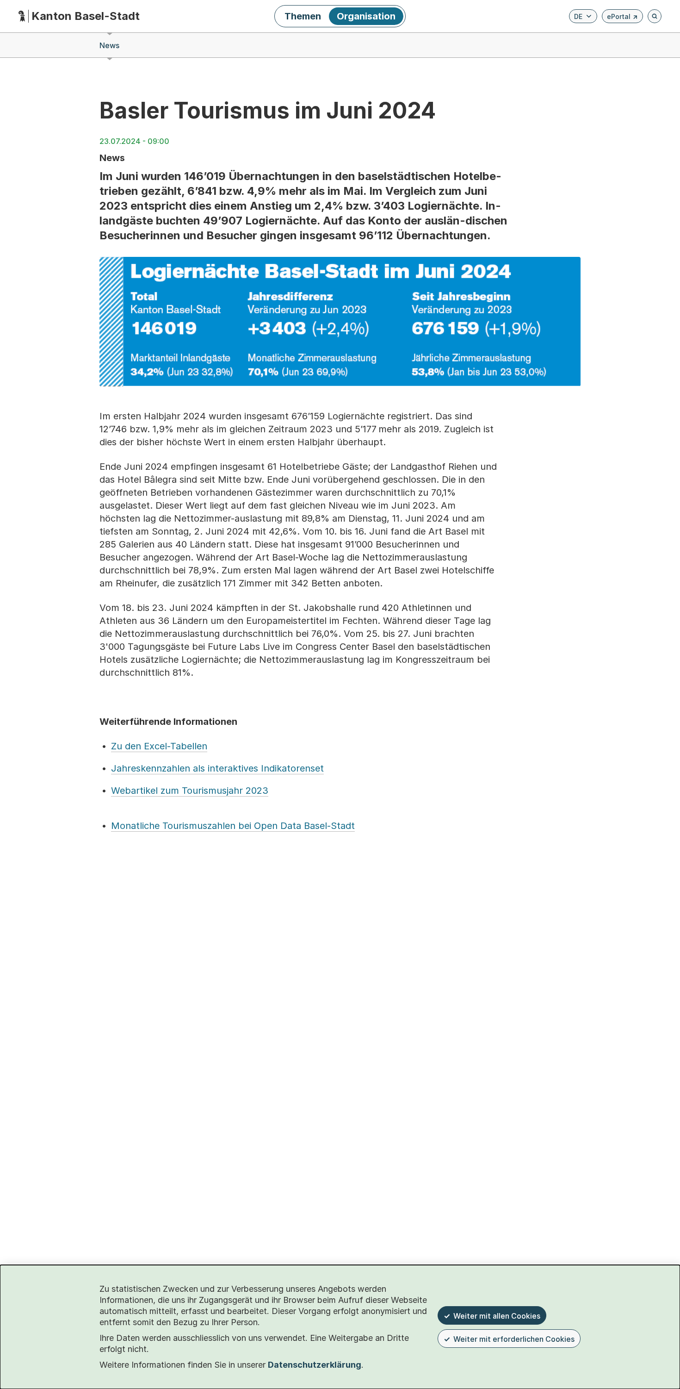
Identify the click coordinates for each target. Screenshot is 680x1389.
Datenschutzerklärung (314, 1365)
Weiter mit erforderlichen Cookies (514, 1339)
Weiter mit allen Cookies (496, 1315)
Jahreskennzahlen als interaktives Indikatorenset (217, 768)
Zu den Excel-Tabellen (159, 746)
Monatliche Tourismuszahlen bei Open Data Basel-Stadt (233, 825)
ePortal (622, 17)
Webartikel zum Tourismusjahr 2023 (189, 790)
